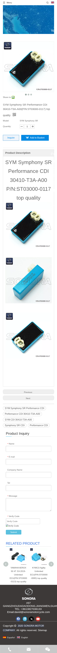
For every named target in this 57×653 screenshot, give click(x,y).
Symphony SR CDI (15, 425)
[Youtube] (38, 619)
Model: (6, 121)
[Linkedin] (25, 619)
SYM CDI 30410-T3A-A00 (18, 419)
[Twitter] (31, 619)
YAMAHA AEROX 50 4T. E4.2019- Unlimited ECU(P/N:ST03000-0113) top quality (18, 575)
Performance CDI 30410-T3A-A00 (22, 414)
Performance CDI (39, 425)
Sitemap (42, 630)
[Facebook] (18, 619)
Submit (13, 532)
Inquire (11, 137)
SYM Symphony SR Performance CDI (24, 408)
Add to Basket (37, 137)
